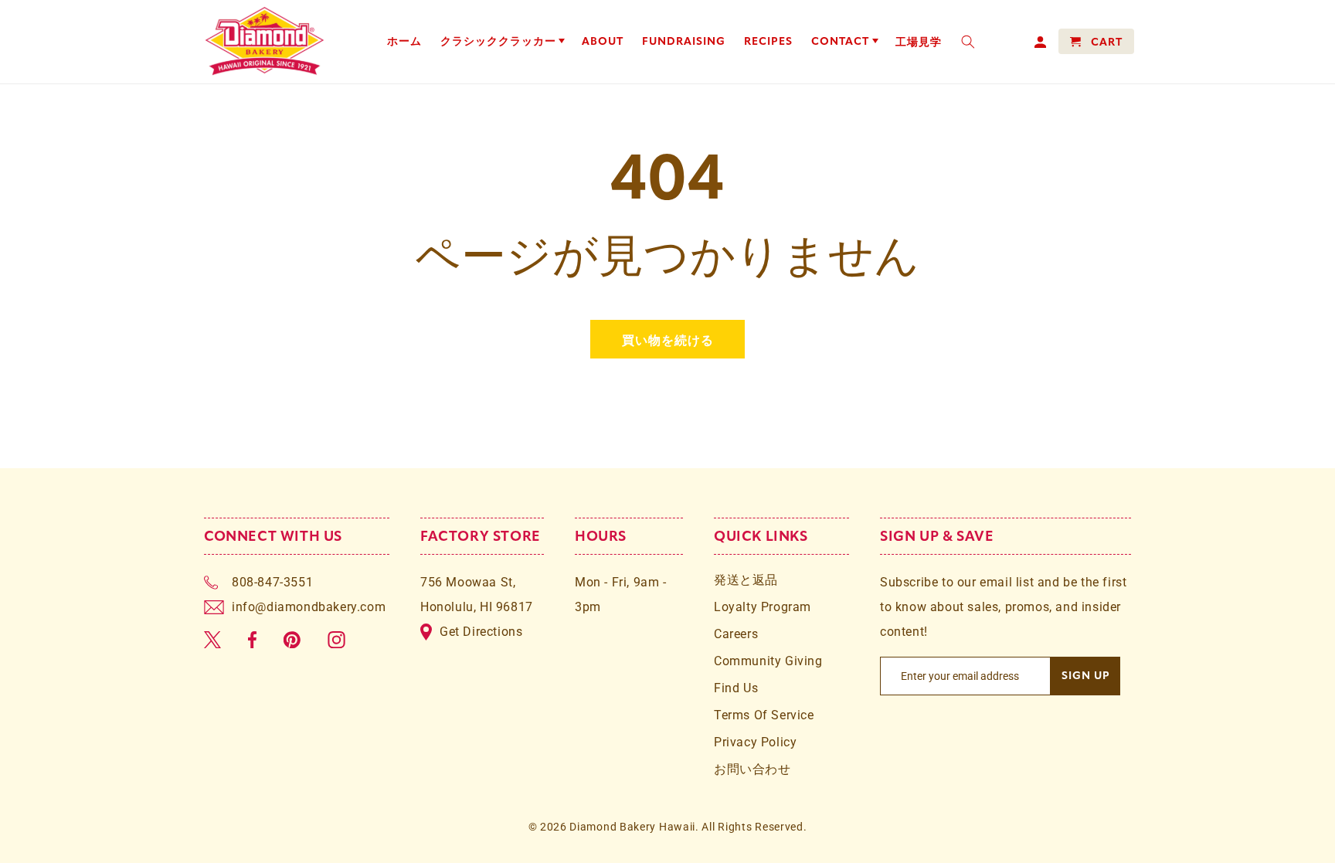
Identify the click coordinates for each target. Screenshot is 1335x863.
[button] (502, 41)
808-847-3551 (272, 582)
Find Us (736, 688)
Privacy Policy (755, 742)
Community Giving (768, 661)
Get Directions (481, 631)
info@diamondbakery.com (309, 607)
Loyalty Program (762, 607)
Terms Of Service (764, 715)
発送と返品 (746, 580)
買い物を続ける (668, 339)
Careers (736, 634)
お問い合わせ (752, 769)
